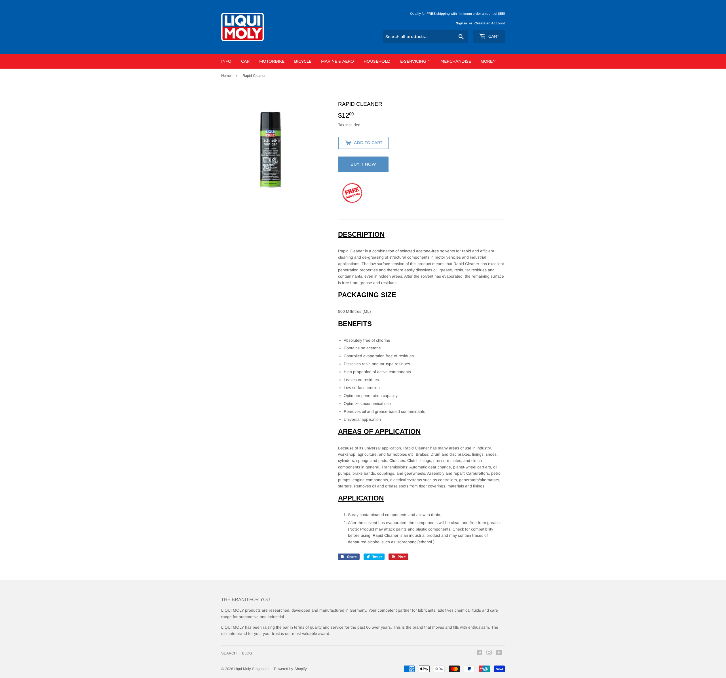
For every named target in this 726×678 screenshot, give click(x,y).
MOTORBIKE (271, 61)
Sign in (461, 23)
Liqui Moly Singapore (251, 669)
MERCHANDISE (455, 61)
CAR (245, 61)
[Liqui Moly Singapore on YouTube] (499, 653)
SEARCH (229, 653)
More (487, 61)
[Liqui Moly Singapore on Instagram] (489, 653)
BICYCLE (302, 61)
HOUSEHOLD (377, 61)
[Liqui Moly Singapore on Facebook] (479, 653)
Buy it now (363, 164)
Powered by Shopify (290, 669)
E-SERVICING (413, 61)
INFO (226, 61)
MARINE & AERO (337, 61)
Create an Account (489, 23)
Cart (493, 36)
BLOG (247, 653)
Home (226, 75)
